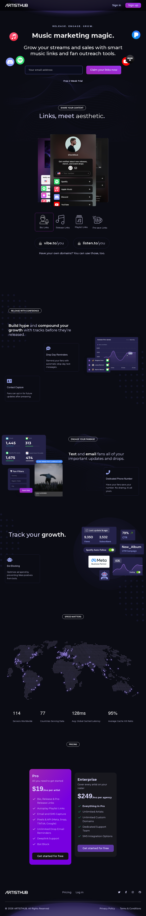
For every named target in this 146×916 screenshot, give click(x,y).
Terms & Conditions (130, 908)
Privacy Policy (107, 908)
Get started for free (50, 856)
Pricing (66, 892)
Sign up (133, 5)
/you (54, 243)
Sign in (117, 5)
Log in (80, 892)
